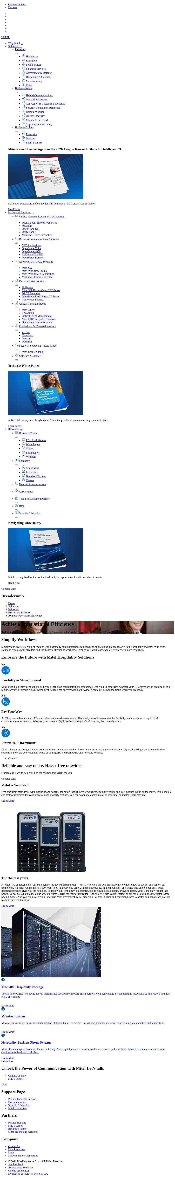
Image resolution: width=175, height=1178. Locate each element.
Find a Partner (15, 1078)
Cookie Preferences (18, 1170)
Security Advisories (29, 513)
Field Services (33, 64)
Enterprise (31, 134)
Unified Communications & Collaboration (41, 216)
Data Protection (16, 1149)
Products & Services (19, 212)
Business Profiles (24, 127)
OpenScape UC (30, 228)
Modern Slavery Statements (23, 1155)
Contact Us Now (17, 1075)
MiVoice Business (31, 245)
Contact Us (14, 1146)
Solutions (13, 46)
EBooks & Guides (36, 440)
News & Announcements (32, 484)
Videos (29, 448)
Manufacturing (34, 81)
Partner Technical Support (22, 1099)
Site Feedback (15, 1164)
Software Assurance (30, 355)
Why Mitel (14, 43)
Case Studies (26, 491)
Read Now (14, 209)
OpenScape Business (33, 257)
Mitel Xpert (28, 309)
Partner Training (17, 1122)
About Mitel (32, 468)
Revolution (28, 312)
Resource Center (28, 433)
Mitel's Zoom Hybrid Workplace (39, 222)
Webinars (31, 456)
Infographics (32, 452)
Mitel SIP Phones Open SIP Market (41, 290)
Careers (30, 480)
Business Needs (23, 88)
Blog (21, 505)
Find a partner (15, 1125)
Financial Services (36, 68)
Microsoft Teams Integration (37, 235)
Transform (27, 335)
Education (31, 60)
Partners (12, 7)
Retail (29, 85)
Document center (17, 1102)
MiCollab (27, 225)
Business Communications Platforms (39, 239)
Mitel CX (27, 267)
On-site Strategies (35, 115)
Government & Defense (39, 72)
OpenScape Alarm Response (37, 322)
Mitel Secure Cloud (32, 351)
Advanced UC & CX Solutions (36, 261)
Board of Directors (36, 476)
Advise (26, 332)
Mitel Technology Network (23, 1131)
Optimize (27, 341)
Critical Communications (32, 303)
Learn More (14, 425)
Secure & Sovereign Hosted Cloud (38, 345)
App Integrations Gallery (39, 124)
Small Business (34, 142)
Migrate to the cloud (37, 120)
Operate (26, 338)
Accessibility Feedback (20, 1167)
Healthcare (32, 56)
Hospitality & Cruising (38, 77)
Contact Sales (8, 588)
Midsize (30, 138)
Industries (20, 49)
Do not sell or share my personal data (28, 1173)
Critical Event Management (36, 315)
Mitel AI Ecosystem (36, 99)
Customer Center (17, 4)
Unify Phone (29, 231)
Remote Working (35, 111)
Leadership (32, 472)
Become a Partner (17, 1128)
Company (24, 460)
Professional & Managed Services (37, 326)
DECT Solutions (31, 293)
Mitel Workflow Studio (34, 270)
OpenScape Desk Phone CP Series (40, 296)
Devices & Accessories (31, 281)
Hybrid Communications (39, 95)
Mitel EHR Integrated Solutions (39, 319)
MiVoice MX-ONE (32, 254)
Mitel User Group (17, 1108)
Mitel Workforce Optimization (38, 273)
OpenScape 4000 (31, 251)
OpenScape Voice (31, 248)
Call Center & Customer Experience (45, 103)
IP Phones (27, 287)
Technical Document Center (34, 498)
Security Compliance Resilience (43, 107)
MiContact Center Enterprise (37, 277)
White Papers (33, 444)
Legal (11, 1152)
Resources (14, 429)
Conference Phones (32, 299)
